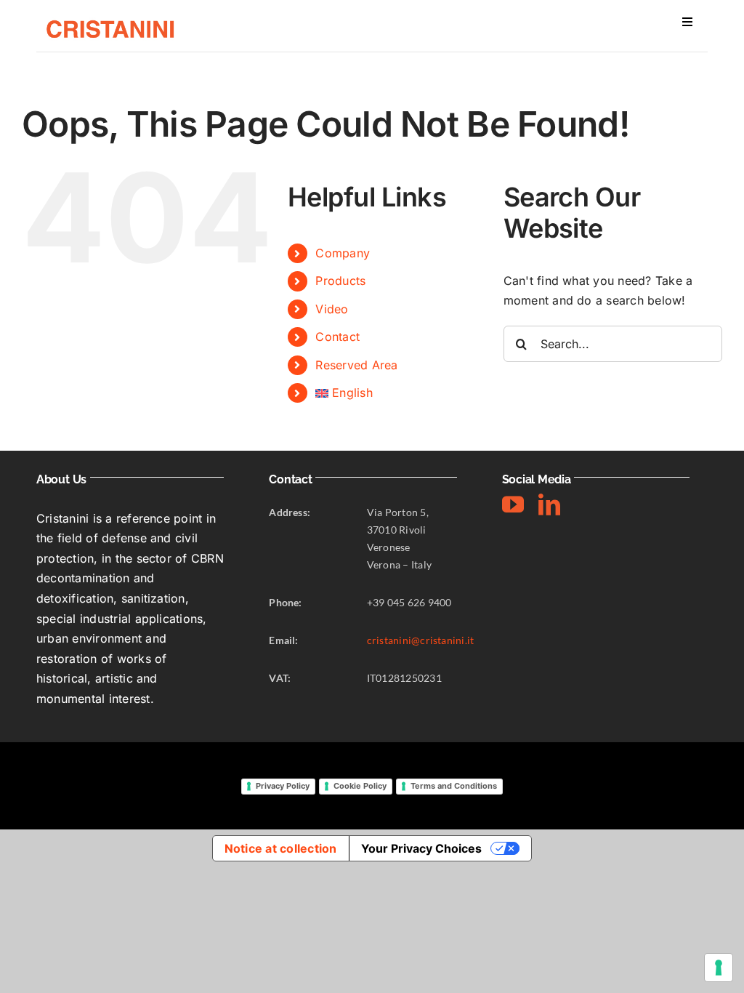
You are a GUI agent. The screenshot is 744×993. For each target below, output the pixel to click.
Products (340, 280)
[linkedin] (549, 504)
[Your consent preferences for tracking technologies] (718, 967)
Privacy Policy (283, 786)
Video (331, 309)
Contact (337, 336)
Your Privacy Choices (421, 848)
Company (342, 253)
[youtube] (513, 504)
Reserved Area (356, 365)
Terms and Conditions (454, 786)
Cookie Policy (360, 786)
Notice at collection (281, 848)
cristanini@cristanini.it (420, 640)
